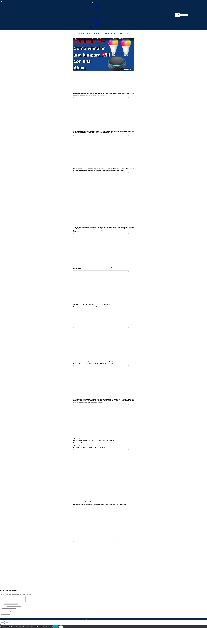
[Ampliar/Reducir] (2, 621)
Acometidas (97, 10)
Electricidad (97, 5)
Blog (92, 27)
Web (1, 607)
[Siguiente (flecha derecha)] (7, 623)
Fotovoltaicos (97, 7)
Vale (55, 626)
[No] (61, 626)
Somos (92, 26)
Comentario (2, 602)
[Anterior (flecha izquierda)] (2, 623)
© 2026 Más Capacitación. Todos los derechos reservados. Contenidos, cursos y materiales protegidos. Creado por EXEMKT (103, 619)
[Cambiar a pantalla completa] (7, 621)
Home (92, 2)
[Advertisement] (103, 83)
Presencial (95, 4)
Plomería (96, 6)
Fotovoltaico (97, 9)
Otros (96, 12)
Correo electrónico (3, 605)
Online (94, 8)
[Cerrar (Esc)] (16, 621)
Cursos (92, 3)
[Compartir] (11, 621)
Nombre (1, 603)
